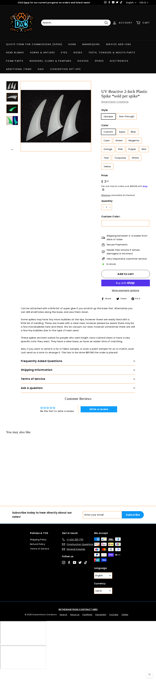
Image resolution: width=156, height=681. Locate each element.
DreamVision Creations (115, 101)
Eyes (64, 52)
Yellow (107, 166)
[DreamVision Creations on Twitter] (80, 562)
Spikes (99, 60)
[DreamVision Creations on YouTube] (74, 562)
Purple (132, 149)
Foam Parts (14, 60)
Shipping (105, 195)
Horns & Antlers (42, 52)
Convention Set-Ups (65, 69)
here (26, 2)
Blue (133, 131)
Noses (78, 52)
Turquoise (120, 157)
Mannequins (91, 44)
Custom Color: (110, 216)
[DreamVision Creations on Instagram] (63, 562)
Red (144, 149)
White (135, 157)
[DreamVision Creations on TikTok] (85, 562)
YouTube (113, 614)
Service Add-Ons (118, 44)
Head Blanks (15, 52)
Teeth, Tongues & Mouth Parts (112, 52)
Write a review (99, 409)
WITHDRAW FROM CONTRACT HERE (78, 609)
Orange (108, 149)
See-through (126, 116)
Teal (106, 157)
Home (72, 44)
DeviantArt (100, 614)
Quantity (107, 201)
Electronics (119, 60)
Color (105, 125)
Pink (120, 149)
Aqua (122, 131)
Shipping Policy (38, 539)
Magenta (134, 140)
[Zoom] (56, 116)
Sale (41, 69)
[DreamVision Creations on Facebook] (69, 562)
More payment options (125, 290)
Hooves (83, 60)
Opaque (108, 116)
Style (104, 110)
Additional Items (19, 69)
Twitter (124, 614)
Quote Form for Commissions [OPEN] (34, 44)
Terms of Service (39, 548)
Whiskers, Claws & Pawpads (50, 60)
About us (74, 614)
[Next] (12, 148)
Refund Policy (37, 544)
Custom (108, 131)
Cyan (107, 140)
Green (119, 140)
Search (63, 614)
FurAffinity (87, 614)
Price (104, 175)
